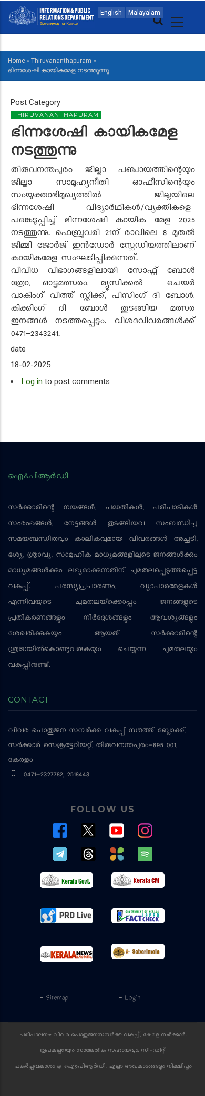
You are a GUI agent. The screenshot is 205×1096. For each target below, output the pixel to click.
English (111, 12)
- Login (129, 998)
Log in (32, 381)
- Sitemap (53, 998)
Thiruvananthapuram (61, 61)
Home (16, 61)
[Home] (51, 14)
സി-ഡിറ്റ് (153, 1051)
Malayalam (144, 12)
